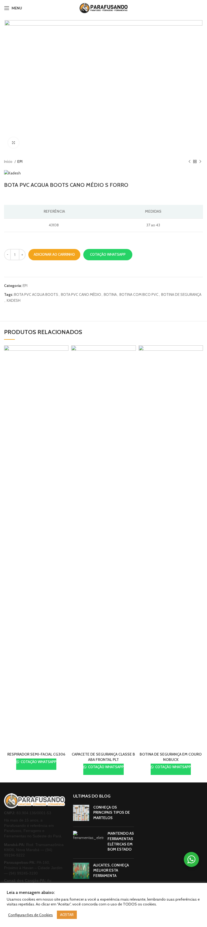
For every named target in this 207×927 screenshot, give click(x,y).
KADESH (13, 300)
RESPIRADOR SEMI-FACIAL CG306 (36, 754)
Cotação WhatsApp (108, 254)
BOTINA (110, 294)
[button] (107, 254)
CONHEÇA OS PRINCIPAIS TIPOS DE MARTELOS (111, 812)
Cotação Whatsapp (38, 762)
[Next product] (200, 161)
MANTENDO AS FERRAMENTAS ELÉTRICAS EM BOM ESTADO (121, 841)
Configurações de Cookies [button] (30, 914)
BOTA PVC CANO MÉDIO (81, 294)
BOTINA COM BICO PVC (138, 294)
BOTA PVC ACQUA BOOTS (36, 294)
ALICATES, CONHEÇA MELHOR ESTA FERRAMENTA (111, 870)
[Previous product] (189, 161)
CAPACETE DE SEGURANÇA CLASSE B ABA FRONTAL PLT (103, 757)
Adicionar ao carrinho (54, 254)
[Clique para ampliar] (13, 142)
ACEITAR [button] (67, 914)
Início (8, 161)
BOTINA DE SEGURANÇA (181, 294)
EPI (20, 161)
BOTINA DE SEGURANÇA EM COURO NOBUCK (171, 757)
